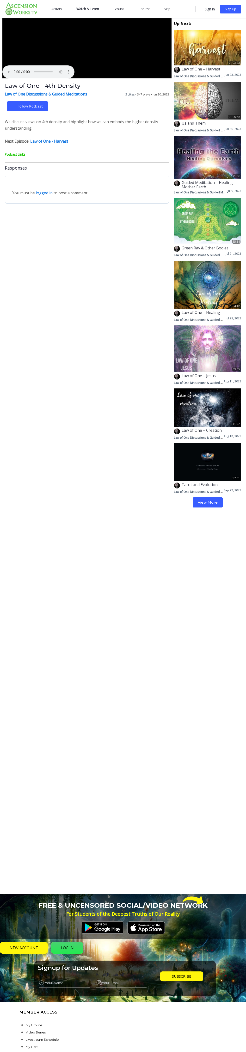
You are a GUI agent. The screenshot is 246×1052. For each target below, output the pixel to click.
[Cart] (199, 9)
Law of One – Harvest (201, 69)
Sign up (230, 9)
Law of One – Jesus (199, 375)
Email (110, 974)
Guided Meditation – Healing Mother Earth (207, 185)
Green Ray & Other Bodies (205, 248)
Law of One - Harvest (49, 141)
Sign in (210, 9)
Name (44, 974)
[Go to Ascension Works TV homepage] (21, 8)
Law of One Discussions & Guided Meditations (46, 94)
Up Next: (182, 23)
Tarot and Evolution (200, 484)
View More (208, 502)
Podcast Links (15, 154)
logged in (44, 193)
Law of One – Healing (201, 312)
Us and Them (194, 123)
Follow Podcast (30, 106)
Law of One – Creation (202, 430)
